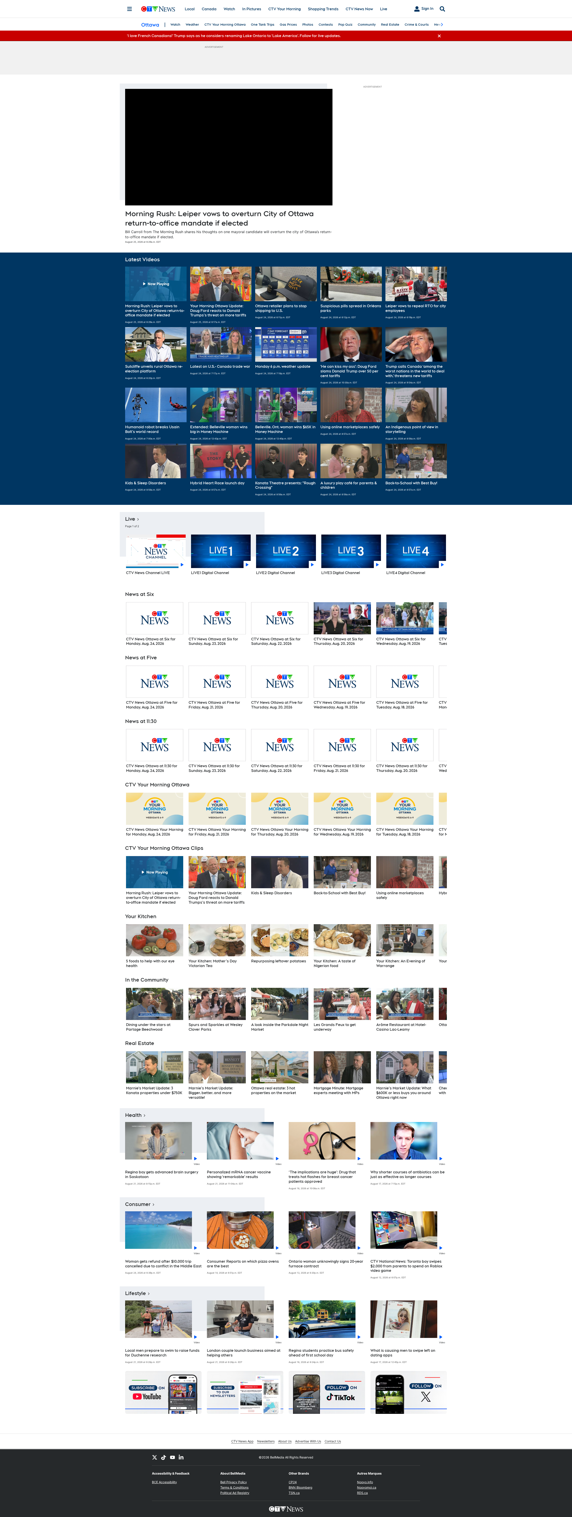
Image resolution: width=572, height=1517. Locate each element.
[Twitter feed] (154, 1457)
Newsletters (266, 1441)
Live (383, 9)
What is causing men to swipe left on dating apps (402, 1352)
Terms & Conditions (234, 1487)
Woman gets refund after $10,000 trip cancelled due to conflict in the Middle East (163, 1263)
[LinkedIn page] (181, 1457)
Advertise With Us (308, 1441)
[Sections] (129, 8)
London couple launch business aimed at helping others (243, 1352)
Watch (229, 9)
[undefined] (154, 624)
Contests (326, 24)
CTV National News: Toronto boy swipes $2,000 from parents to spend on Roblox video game (406, 1266)
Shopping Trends (323, 9)
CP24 (293, 1482)
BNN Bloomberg (300, 1487)
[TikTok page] (163, 1457)
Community (367, 24)
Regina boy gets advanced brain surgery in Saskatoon (161, 1174)
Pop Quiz (345, 24)
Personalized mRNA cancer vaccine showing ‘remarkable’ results (239, 1174)
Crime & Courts (417, 24)
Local (190, 9)
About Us (285, 1441)
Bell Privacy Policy (233, 1482)
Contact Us (333, 1441)
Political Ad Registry (234, 1493)
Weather (192, 24)
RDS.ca (362, 1493)
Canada (209, 9)
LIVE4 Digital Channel (405, 573)
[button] (156, 295)
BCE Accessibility (164, 1482)
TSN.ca (294, 1493)
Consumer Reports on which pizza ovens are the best (243, 1263)
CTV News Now (359, 9)
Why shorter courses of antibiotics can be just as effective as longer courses (407, 1174)
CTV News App (242, 1441)
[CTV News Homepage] (158, 9)
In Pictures (251, 9)
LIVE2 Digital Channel (275, 573)
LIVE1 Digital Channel (210, 573)
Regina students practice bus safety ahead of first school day (321, 1352)
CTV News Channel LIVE (148, 573)
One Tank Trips (262, 24)
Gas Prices (288, 24)
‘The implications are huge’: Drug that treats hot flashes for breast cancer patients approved (322, 1177)
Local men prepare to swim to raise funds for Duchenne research (162, 1352)
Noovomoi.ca (366, 1487)
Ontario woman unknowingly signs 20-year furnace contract (326, 1263)
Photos (307, 24)
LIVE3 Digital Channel (340, 573)
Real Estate (390, 24)
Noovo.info (365, 1482)
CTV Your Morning (284, 9)
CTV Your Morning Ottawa (225, 24)
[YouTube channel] (172, 1457)
